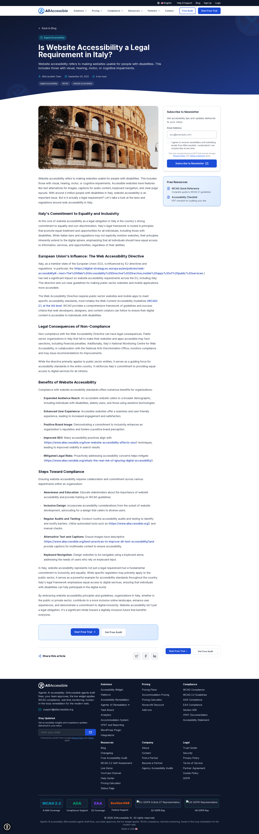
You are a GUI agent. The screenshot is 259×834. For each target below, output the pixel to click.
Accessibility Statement (196, 719)
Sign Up (208, 3)
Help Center (108, 778)
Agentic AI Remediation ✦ (115, 704)
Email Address (174, 128)
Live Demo (107, 768)
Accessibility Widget (112, 689)
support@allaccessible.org (58, 709)
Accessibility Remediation (115, 699)
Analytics (106, 714)
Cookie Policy (190, 773)
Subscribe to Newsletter (190, 163)
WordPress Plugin (111, 730)
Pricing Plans (149, 689)
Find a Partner (150, 757)
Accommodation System (114, 719)
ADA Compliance (192, 699)
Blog (198, 3)
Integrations (107, 735)
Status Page (107, 788)
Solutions (79, 10)
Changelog (107, 752)
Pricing (95, 10)
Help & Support (184, 3)
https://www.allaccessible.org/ (129, 523)
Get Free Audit (113, 632)
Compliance (113, 10)
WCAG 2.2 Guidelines (195, 694)
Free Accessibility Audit (114, 757)
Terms (91, 738)
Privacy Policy (179, 156)
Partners (152, 10)
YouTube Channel (111, 773)
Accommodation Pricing (155, 694)
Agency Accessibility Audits (157, 768)
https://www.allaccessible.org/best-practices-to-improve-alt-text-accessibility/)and (99, 541)
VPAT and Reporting (112, 724)
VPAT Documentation (195, 714)
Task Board (107, 709)
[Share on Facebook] (145, 656)
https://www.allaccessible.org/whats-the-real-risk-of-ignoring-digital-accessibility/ (98, 460)
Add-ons (147, 709)
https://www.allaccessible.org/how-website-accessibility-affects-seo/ (90, 442)
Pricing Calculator (152, 699)
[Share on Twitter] (136, 656)
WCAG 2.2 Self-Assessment (116, 763)
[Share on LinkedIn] (154, 656)
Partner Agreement (194, 768)
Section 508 (190, 709)
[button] (90, 732)
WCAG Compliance (194, 689)
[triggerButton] (7, 827)
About (145, 747)
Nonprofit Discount (153, 704)
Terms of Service (197, 156)
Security (187, 752)
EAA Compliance (192, 704)
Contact (169, 10)
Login (218, 3)
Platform (106, 694)
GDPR (186, 778)
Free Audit (187, 10)
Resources (134, 10)
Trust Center (190, 747)
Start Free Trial (209, 10)
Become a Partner (152, 763)
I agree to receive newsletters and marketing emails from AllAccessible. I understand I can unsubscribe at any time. (193, 145)
